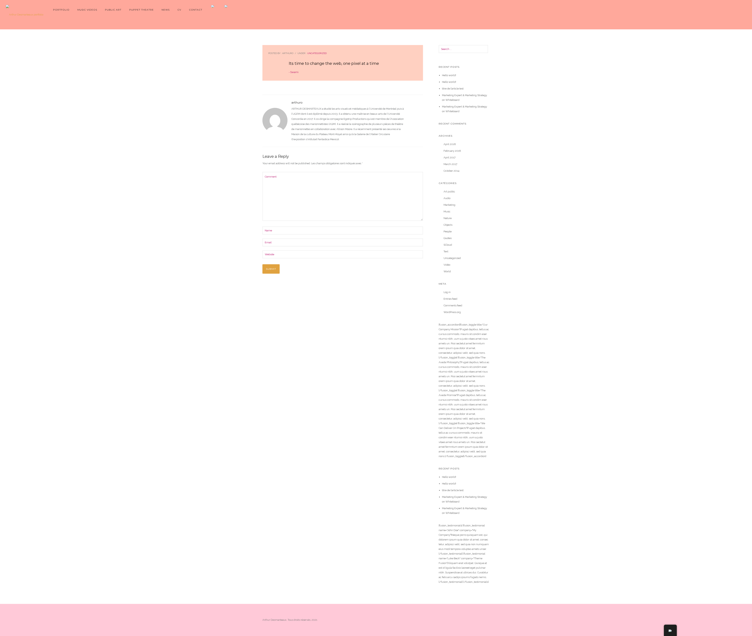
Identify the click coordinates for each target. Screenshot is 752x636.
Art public (449, 191)
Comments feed (453, 305)
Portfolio (61, 9)
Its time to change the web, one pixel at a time (334, 63)
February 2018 (452, 150)
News (166, 9)
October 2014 (451, 170)
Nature (448, 218)
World (447, 271)
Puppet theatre (141, 9)
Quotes (448, 238)
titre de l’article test (453, 88)
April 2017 (450, 157)
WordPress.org (452, 312)
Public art (113, 9)
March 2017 (450, 164)
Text (446, 251)
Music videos (87, 9)
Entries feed (450, 298)
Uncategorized (317, 53)
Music (447, 211)
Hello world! (449, 75)
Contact (195, 9)
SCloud (448, 244)
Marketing (449, 204)
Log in (447, 292)
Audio (447, 198)
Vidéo (447, 264)
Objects (448, 224)
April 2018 (450, 144)
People (448, 231)
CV (179, 9)
